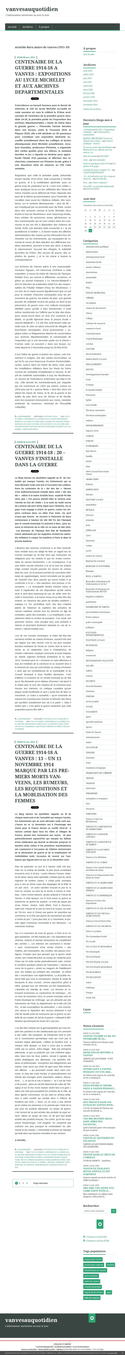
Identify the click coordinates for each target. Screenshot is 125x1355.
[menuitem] (12, 26)
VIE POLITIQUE (93, 956)
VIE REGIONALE (93, 972)
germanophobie (41, 1165)
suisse (88, 742)
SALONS (90, 665)
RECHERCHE (92, 645)
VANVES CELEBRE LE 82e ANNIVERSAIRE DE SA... (99, 1037)
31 (90, 230)
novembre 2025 (90, 104)
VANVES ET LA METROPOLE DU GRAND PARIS (99, 828)
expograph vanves (93, 1259)
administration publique (97, 246)
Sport (88, 716)
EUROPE (90, 441)
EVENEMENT (92, 446)
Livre (88, 535)
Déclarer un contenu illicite (29, 1349)
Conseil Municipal (94, 338)
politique (90, 627)
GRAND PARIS (92, 479)
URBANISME (92, 793)
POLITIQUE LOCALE (95, 640)
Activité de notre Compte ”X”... (97, 170)
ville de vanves (37, 721)
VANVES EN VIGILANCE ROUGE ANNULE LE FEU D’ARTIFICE (96, 1171)
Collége (89, 318)
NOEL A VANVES (93, 576)
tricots (23, 1160)
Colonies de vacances (95, 323)
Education (90, 395)
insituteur (40, 726)
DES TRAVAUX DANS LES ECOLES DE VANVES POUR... (98, 1103)
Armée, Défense (93, 267)
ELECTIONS (91, 405)
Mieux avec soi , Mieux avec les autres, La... (97, 151)
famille (89, 456)
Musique (90, 571)
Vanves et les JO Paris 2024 (98, 921)
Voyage (89, 992)
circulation (91, 303)
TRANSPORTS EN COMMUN (99, 773)
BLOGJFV (104, 156)
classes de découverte (96, 308)
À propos (44, 26)
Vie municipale (93, 951)
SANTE (89, 670)
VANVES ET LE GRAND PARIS (99, 882)
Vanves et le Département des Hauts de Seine (100, 876)
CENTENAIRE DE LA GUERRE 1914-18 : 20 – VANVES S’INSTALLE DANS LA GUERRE (40, 455)
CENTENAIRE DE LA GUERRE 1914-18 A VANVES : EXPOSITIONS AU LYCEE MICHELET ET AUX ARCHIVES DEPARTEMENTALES (43, 76)
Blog (88, 287)
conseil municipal (92, 1286)
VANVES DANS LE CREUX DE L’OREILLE (99, 1156)
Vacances (90, 808)
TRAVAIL (90, 778)
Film (88, 466)
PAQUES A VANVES (95, 596)
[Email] (100, 1224)
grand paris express (93, 1264)
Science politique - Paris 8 (98, 142)
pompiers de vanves (54, 726)
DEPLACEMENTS (94, 364)
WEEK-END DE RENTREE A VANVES (98, 1054)
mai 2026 (87, 82)
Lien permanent (24, 416)
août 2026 (87, 71)
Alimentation (92, 251)
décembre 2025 (90, 101)
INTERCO (90, 510)
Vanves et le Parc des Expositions (95, 902)
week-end (90, 997)
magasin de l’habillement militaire (50, 1160)
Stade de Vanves (93, 732)
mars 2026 (88, 89)
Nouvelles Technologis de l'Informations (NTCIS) (97, 590)
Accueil (12, 26)
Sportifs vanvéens (94, 722)
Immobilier (91, 504)
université (90, 788)
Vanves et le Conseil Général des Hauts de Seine (99, 868)
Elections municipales (96, 415)
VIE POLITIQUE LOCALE (97, 962)
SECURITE (90, 681)
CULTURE (90, 349)
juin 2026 (87, 78)
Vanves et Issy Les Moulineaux (94, 820)
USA (88, 803)
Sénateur (90, 691)
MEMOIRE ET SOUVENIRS (98, 566)
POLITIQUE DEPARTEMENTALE (95, 633)
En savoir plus (112, 1353)
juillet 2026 (88, 74)
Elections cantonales (95, 410)
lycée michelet (46, 424)
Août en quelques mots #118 (96, 163)
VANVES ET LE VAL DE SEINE (99, 908)
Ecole (88, 379)
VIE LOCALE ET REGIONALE (99, 946)
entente (53, 724)
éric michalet (99, 160)
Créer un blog (58, 1344)
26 (100, 227)
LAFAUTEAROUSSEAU (93, 172)
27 (104, 227)
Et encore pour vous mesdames (97, 147)
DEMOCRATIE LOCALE (96, 359)
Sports (89, 727)
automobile (91, 277)
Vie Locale (90, 941)
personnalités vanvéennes (98, 612)
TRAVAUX (90, 783)
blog (101, 1349)
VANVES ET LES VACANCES (98, 926)
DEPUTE (90, 369)
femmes (30, 1160)
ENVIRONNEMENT (95, 425)
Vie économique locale (96, 936)
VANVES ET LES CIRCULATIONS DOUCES (98, 914)
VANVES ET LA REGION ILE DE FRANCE (98, 843)
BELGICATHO (93, 189)
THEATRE (90, 752)
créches (89, 344)
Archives (27, 26)
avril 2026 (88, 86)
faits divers (91, 451)
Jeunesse (90, 520)
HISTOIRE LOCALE (51, 416)
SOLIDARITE (91, 711)
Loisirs (89, 545)
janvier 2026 (89, 97)
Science (89, 676)
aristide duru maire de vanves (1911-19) (54, 427)
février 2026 (89, 93)
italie (60, 724)
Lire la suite (88, 54)
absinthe (51, 1162)
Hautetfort (68, 1344)
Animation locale (94, 262)
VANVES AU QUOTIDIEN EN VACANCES (98, 1139)
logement (90, 540)
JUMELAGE (91, 530)
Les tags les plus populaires (81, 1346)
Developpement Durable (97, 374)
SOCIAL (89, 706)
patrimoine (91, 601)
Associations (91, 272)
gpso (109, 1292)
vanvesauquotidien (32, 9)
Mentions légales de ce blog (47, 1349)
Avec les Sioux (89, 156)
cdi (55, 424)
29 (114, 227)
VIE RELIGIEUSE (93, 977)
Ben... (85, 182)
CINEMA (90, 297)
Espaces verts (92, 430)
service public (92, 701)
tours (88, 762)
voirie (88, 982)
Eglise (88, 400)
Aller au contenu (9, 2)
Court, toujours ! (100, 182)
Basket (89, 282)
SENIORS (90, 696)
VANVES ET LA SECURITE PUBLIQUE (97, 851)
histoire (89, 494)
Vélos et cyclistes (93, 931)
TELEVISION (92, 747)
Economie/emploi (94, 390)
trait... (86, 160)
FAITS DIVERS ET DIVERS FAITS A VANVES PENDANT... (99, 1087)
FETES (89, 461)
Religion (90, 650)
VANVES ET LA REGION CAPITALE (97, 835)
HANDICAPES (92, 489)
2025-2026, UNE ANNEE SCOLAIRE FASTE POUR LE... (99, 1189)
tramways (60, 1162)
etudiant (90, 435)
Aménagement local (95, 257)
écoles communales (26, 726)
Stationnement (93, 737)
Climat (89, 313)
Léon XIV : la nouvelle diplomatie (98, 186)
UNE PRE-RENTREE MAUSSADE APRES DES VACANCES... (98, 1121)
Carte (87, 1009)
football (110, 1264)
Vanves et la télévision (96, 857)
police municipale (94, 622)
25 (95, 227)
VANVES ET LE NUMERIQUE (99, 895)
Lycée (88, 550)
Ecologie (90, 384)
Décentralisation (93, 354)
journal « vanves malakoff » (26, 429)
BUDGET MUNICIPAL (95, 292)
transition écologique (96, 767)
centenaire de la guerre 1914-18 (37, 419)
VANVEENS (91, 813)
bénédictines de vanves (95, 1270)
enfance (89, 420)
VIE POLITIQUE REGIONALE (99, 967)
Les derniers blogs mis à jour (44, 1346)
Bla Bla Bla (101, 178)
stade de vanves (91, 1281)
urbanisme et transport (97, 798)
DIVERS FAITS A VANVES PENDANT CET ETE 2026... (97, 1070)
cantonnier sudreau (51, 1157)
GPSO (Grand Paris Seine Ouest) (97, 472)
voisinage (90, 987)
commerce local (93, 328)
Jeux (88, 525)
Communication (93, 333)
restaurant (91, 655)
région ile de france (93, 1292)
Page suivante (40, 1183)
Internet (90, 515)
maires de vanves (94, 556)
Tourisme (90, 757)
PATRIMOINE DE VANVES (97, 607)
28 (109, 227)
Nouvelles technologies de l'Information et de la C (98, 582)
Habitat (89, 484)
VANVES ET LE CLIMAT (96, 862)
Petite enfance (92, 617)
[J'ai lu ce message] (123, 1353)
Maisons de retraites (95, 561)
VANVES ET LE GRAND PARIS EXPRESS (99, 889)
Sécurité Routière (94, 686)
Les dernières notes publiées (63, 1346)
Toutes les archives (92, 109)
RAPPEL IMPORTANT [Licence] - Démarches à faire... (98, 139)
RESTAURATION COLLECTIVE (99, 660)
